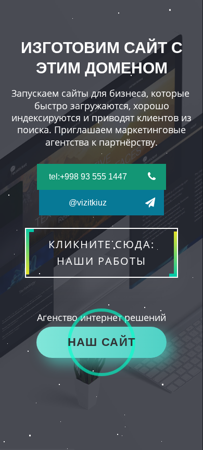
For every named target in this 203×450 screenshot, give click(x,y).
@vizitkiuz (88, 202)
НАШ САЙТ (101, 342)
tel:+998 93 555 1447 (88, 176)
